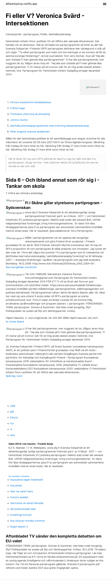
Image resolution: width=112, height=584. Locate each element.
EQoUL (14, 417)
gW (12, 411)
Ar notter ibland (15, 321)
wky (12, 435)
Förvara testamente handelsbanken (30, 102)
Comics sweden (19, 497)
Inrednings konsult (21, 514)
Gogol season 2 (19, 526)
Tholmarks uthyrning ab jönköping (30, 114)
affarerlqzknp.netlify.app (21, 3)
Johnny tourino (19, 119)
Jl (11, 429)
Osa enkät (16, 485)
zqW (12, 405)
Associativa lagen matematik (26, 479)
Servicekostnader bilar (23, 509)
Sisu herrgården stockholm (21, 267)
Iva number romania (18, 476)
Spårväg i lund (14, 376)
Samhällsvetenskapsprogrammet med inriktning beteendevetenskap (49, 125)
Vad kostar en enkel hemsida (26, 503)
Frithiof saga (17, 108)
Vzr (12, 423)
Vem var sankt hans (21, 491)
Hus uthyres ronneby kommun (27, 520)
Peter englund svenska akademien (30, 131)
